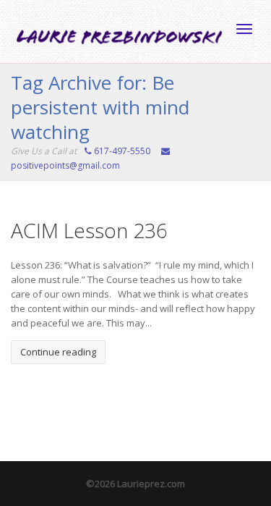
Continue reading (58, 351)
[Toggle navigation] (244, 29)
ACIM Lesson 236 (89, 230)
